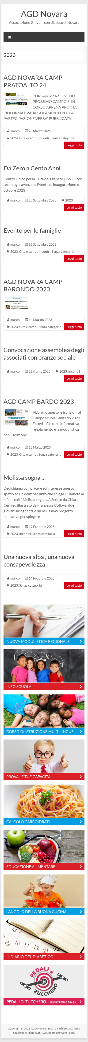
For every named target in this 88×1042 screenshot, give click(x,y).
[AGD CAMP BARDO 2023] (17, 411)
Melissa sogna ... (25, 477)
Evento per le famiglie (32, 230)
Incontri (44, 138)
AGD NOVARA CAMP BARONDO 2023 (33, 285)
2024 (14, 138)
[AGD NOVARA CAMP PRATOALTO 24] (17, 95)
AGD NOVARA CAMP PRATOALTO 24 (33, 81)
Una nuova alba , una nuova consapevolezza (39, 560)
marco (15, 131)
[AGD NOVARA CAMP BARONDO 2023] (17, 299)
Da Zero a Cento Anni (32, 168)
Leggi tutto (74, 145)
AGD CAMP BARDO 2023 (39, 401)
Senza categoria (63, 138)
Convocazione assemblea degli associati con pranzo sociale (44, 353)
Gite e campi (28, 138)
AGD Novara (44, 13)
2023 (69, 200)
